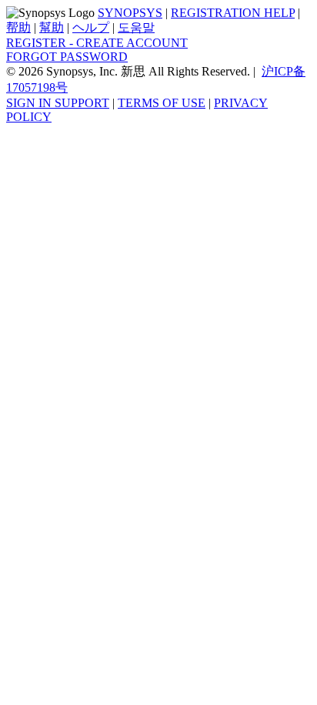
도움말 (136, 27)
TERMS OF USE (161, 102)
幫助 (51, 27)
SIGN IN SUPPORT (57, 102)
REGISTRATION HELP (233, 12)
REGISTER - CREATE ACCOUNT (97, 42)
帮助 (18, 27)
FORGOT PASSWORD (67, 56)
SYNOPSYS (130, 12)
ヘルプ (90, 27)
